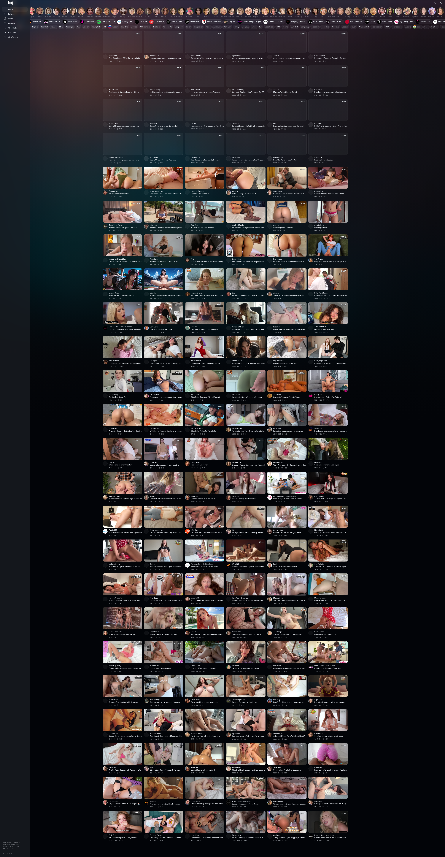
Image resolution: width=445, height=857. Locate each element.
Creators (15, 845)
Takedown (17, 843)
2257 (12, 848)
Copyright (7, 843)
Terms (16, 846)
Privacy (6, 848)
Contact (6, 845)
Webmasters (8, 846)
